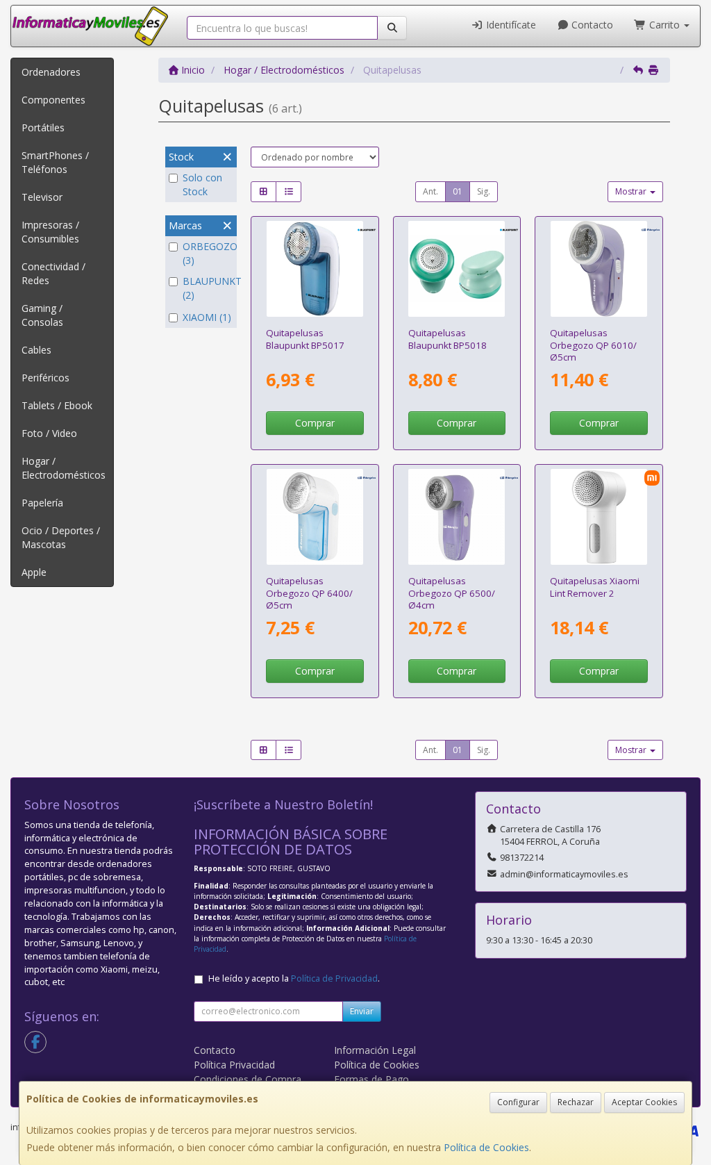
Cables (36, 349)
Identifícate (509, 24)
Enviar (362, 1011)
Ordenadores (51, 72)
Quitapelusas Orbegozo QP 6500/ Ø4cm (451, 593)
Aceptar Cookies (644, 1102)
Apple (34, 572)
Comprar (315, 422)
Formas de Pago (371, 1079)
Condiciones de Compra (247, 1079)
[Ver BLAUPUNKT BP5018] (456, 269)
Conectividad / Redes (53, 273)
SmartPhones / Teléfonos (55, 162)
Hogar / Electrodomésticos (64, 467)
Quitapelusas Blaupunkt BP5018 (447, 339)
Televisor (42, 197)
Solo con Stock (202, 184)
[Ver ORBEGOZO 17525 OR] (315, 517)
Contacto (591, 24)
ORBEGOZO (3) (208, 253)
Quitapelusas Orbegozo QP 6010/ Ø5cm (593, 345)
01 (457, 191)
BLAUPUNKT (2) (208, 287)
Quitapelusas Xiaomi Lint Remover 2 (594, 587)
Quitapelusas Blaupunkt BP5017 (305, 339)
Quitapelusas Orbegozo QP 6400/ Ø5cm (309, 593)
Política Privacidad (234, 1064)
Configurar (518, 1102)
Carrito (664, 24)
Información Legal (375, 1050)
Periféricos (45, 377)
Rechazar (576, 1102)
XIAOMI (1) (207, 317)
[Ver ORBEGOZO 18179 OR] (599, 269)
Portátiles (43, 127)
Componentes (53, 99)
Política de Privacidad (334, 978)
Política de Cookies (486, 1147)
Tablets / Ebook (57, 405)
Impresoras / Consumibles (50, 231)
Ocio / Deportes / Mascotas (61, 537)
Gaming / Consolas (42, 315)
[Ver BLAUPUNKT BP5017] (315, 269)
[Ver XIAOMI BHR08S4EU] (599, 517)
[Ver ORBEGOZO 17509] (456, 517)
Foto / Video (49, 433)
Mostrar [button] (632, 191)
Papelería (42, 502)
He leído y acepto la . (294, 978)
